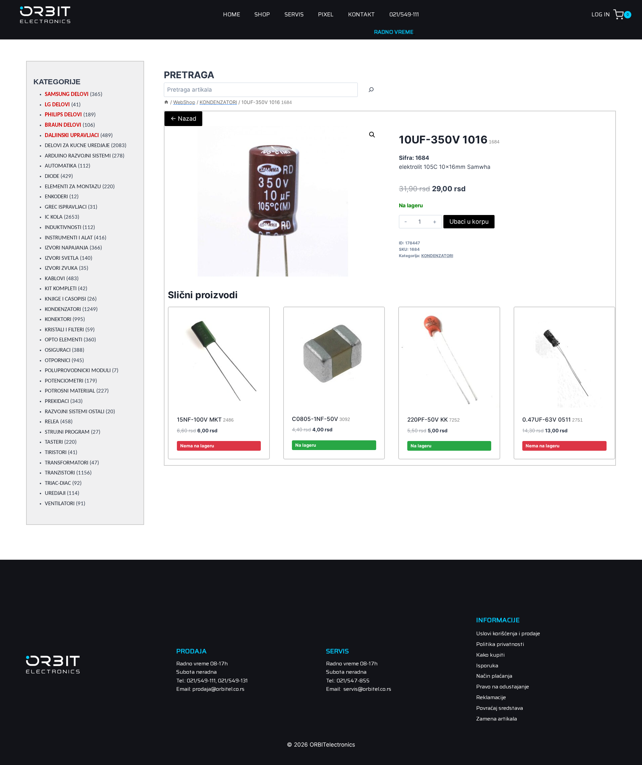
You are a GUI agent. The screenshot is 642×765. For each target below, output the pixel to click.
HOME (231, 15)
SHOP (262, 15)
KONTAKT (361, 15)
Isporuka (487, 665)
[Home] (166, 102)
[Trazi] (371, 90)
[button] (372, 135)
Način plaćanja (494, 676)
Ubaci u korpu (469, 221)
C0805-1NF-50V (321, 419)
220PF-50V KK (433, 419)
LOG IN (601, 14)
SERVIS (294, 15)
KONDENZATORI (437, 255)
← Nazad (183, 118)
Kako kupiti (490, 655)
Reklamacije (491, 697)
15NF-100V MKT (205, 419)
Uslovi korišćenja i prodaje (508, 633)
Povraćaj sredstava (499, 708)
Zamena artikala (496, 719)
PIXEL (325, 15)
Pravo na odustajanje (502, 686)
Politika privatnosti (500, 644)
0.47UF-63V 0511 (552, 419)
